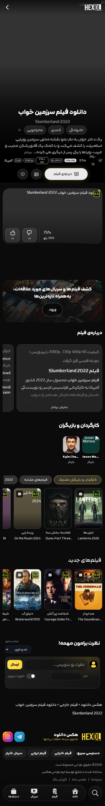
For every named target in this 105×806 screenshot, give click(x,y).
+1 (19, 130)
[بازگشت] (7, 7)
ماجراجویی (35, 130)
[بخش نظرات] (22, 174)
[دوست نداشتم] (29, 233)
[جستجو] (95, 793)
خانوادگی (76, 130)
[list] (53, 450)
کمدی (56, 130)
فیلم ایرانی (38, 753)
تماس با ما (79, 779)
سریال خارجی (12, 753)
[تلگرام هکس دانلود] (19, 737)
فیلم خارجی (69, 704)
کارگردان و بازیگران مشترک (78, 480)
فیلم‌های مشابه (35, 480)
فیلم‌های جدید (84, 560)
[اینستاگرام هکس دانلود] (8, 737)
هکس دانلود (91, 704)
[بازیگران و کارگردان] (36, 174)
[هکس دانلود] (91, 7)
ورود (52, 309)
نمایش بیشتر (59, 407)
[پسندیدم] (12, 233)
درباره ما (96, 779)
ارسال (14, 664)
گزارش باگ (59, 779)
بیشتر (28, 152)
